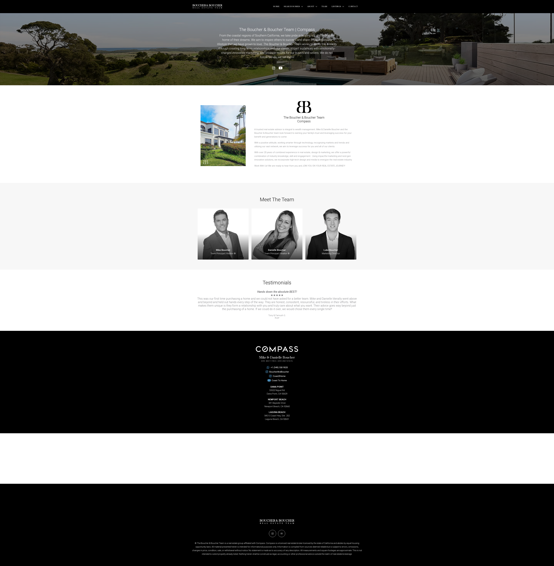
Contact (353, 6)
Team (324, 6)
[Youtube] (280, 67)
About (310, 6)
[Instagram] (273, 67)
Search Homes (292, 6)
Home (276, 6)
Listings (336, 6)
